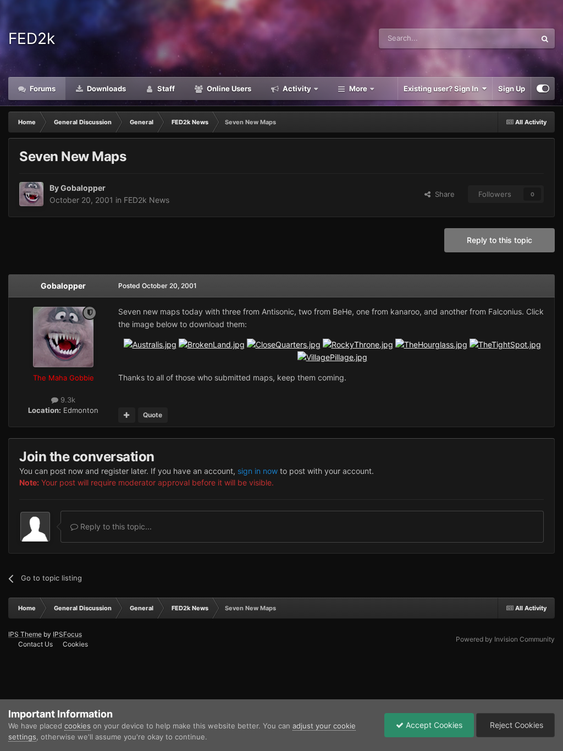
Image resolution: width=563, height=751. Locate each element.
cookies (77, 725)
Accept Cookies (433, 725)
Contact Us (35, 644)
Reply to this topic (499, 240)
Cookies (75, 644)
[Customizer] (543, 88)
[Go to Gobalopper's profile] (31, 194)
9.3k (66, 399)
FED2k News (146, 200)
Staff (165, 88)
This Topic (504, 38)
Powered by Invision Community (505, 639)
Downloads (105, 88)
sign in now (258, 471)
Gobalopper (83, 187)
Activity (296, 88)
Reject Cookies (515, 725)
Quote (152, 415)
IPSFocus (67, 634)
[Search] (545, 38)
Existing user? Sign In (443, 88)
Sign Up (511, 88)
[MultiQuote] (126, 415)
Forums (42, 88)
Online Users (228, 88)
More (358, 88)
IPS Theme (25, 634)
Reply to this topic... (115, 526)
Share (442, 194)
